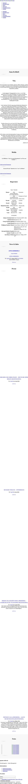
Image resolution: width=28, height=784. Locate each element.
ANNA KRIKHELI (14, 251)
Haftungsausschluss (7, 768)
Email (1, 778)
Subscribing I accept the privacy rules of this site (12, 779)
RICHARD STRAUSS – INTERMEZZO (14, 490)
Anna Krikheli (14, 253)
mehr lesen (14, 383)
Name (1, 776)
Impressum (5, 771)
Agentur (8, 258)
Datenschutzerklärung (7, 769)
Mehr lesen (14, 262)
